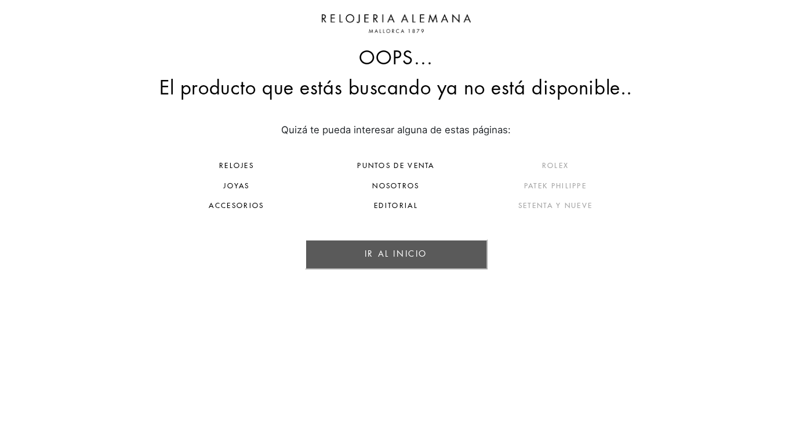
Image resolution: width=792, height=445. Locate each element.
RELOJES (236, 165)
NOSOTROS (395, 186)
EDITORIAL (396, 205)
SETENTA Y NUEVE (555, 205)
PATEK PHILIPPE (555, 186)
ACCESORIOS (236, 205)
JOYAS (236, 186)
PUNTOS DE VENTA (396, 165)
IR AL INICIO (396, 254)
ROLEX (555, 165)
